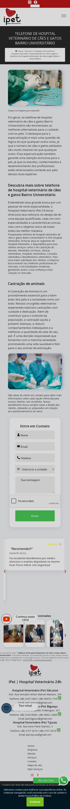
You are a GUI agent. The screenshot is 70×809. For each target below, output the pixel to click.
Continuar (35, 802)
